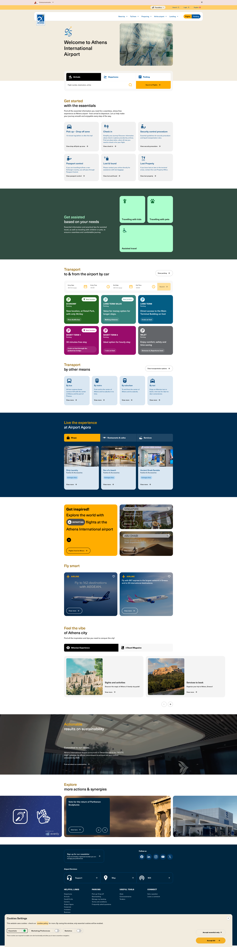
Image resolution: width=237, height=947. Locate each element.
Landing (172, 16)
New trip (121, 16)
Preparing (145, 16)
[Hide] (202, 2)
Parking (196, 16)
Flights (187, 16)
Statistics (68, 930)
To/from (133, 16)
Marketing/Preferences (40, 930)
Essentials (13, 930)
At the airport (159, 16)
